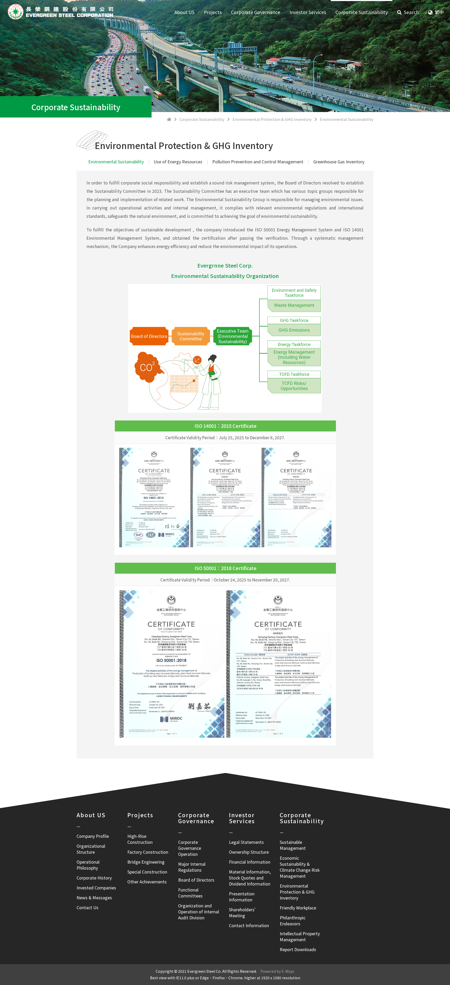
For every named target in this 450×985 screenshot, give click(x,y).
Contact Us (87, 907)
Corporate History (94, 878)
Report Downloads (298, 949)
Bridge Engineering (146, 862)
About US (184, 12)
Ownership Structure (249, 852)
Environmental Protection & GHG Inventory (297, 892)
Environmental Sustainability (116, 161)
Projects (213, 12)
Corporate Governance (255, 12)
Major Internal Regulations (191, 867)
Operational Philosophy (88, 865)
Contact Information (249, 925)
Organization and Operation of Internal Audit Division (198, 911)
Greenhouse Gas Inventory (338, 161)
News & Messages (94, 897)
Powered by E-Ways (275, 971)
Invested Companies (96, 887)
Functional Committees (190, 893)
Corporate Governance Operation (189, 848)
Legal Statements (246, 842)
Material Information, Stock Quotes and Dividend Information (250, 878)
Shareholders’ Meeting (244, 912)
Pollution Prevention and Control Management (257, 161)
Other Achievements (147, 881)
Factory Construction (147, 852)
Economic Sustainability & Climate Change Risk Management (300, 867)
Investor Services (308, 12)
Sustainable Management (293, 845)
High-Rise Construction (140, 839)
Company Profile (93, 836)
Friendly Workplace (298, 908)
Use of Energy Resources (178, 161)
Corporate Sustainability (361, 12)
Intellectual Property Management (300, 936)
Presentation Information (241, 896)
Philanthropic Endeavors (292, 920)
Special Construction (147, 872)
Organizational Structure (91, 849)
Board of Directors (196, 880)
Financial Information (249, 862)
